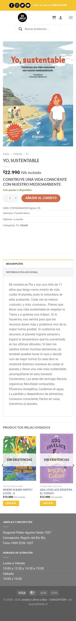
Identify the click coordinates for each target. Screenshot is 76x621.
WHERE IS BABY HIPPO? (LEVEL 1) (18, 491)
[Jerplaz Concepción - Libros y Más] (22, 17)
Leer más (11, 503)
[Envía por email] (27, 234)
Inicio (6, 154)
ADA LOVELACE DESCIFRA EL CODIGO (56, 491)
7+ (27, 154)
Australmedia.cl (38, 604)
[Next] (73, 473)
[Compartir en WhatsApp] (6, 234)
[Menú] (70, 17)
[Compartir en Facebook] (13, 234)
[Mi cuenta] (61, 17)
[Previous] (3, 473)
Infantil (17, 154)
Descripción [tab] (14, 263)
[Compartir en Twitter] (20, 234)
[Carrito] (54, 17)
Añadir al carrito (41, 198)
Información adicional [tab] (22, 272)
